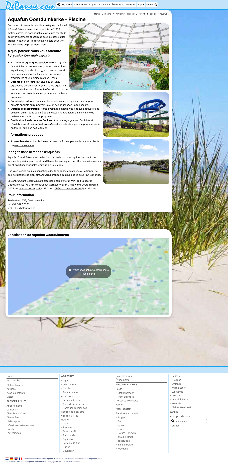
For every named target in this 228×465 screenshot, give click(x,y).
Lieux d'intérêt (69, 384)
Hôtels (10, 429)
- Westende (176, 391)
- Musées (66, 388)
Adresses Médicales (127, 400)
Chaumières (13, 417)
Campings (12, 409)
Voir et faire (104, 4)
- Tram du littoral (125, 396)
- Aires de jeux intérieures (75, 404)
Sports (65, 423)
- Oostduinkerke (179, 399)
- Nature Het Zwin (126, 432)
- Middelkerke (178, 387)
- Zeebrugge (123, 440)
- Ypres (120, 425)
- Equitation (67, 450)
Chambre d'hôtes (16, 413)
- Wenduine (122, 448)
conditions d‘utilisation (14, 461)
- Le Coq (175, 376)
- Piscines (66, 427)
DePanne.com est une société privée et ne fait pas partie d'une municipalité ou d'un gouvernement (63, 458)
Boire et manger (124, 376)
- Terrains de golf (70, 442)
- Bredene (175, 379)
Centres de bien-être (72, 411)
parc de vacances (24, 145)
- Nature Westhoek (180, 407)
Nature (65, 419)
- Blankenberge (124, 444)
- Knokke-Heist (124, 436)
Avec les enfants (16, 392)
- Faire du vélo (69, 431)
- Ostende (175, 383)
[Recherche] (156, 4)
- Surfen (65, 446)
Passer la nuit (80, 4)
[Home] (58, 4)
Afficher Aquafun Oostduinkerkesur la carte (90, 271)
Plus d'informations (24, 208)
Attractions (67, 396)
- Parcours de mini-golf (74, 407)
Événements (118, 4)
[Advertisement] (197, 87)
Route (119, 388)
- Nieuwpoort (14, 421)
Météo (149, 4)
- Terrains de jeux (70, 400)
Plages (92, 4)
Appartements (15, 405)
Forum (119, 404)
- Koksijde (175, 403)
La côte (120, 429)
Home (10, 376)
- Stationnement (125, 392)
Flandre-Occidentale (127, 413)
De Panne (67, 4)
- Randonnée (68, 435)
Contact (174, 425)
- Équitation (67, 439)
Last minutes (14, 432)
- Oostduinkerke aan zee (20, 425)
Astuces (11, 388)
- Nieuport (176, 395)
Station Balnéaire (16, 385)
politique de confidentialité (35, 461)
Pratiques (131, 4)
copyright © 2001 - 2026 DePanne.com (64, 461)
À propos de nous (180, 416)
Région (141, 4)
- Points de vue (69, 392)
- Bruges (120, 417)
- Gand (120, 421)
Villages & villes (69, 415)
